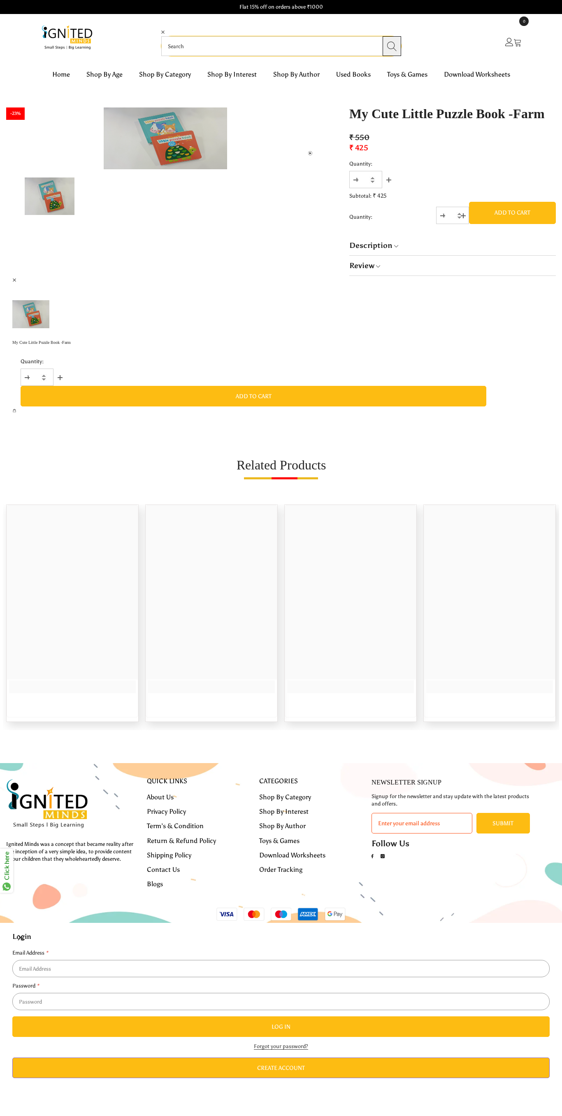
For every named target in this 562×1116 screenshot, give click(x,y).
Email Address (30, 953)
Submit (502, 823)
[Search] (392, 46)
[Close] (281, 42)
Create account (281, 1068)
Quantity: (360, 164)
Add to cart (512, 212)
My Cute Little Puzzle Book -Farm (447, 113)
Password (25, 986)
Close (281, 42)
